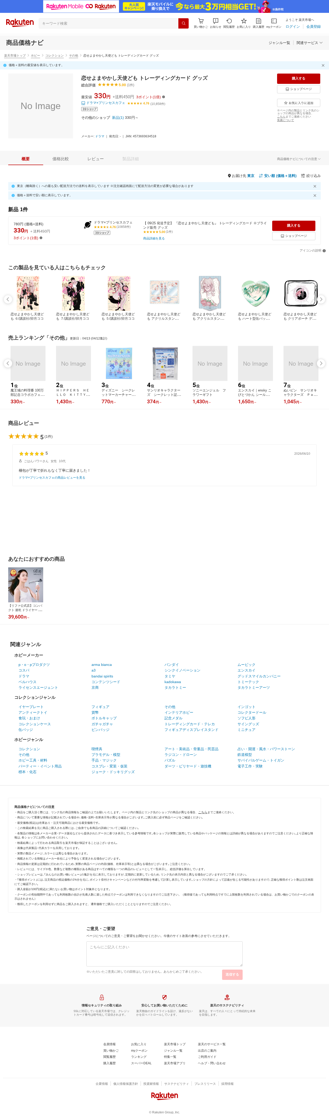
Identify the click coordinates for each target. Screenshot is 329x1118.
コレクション (54, 55)
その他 (73, 55)
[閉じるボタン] (324, 65)
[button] (215, 23)
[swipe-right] (321, 299)
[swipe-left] (8, 299)
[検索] (183, 23)
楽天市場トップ (15, 55)
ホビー (35, 55)
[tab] (25, 159)
